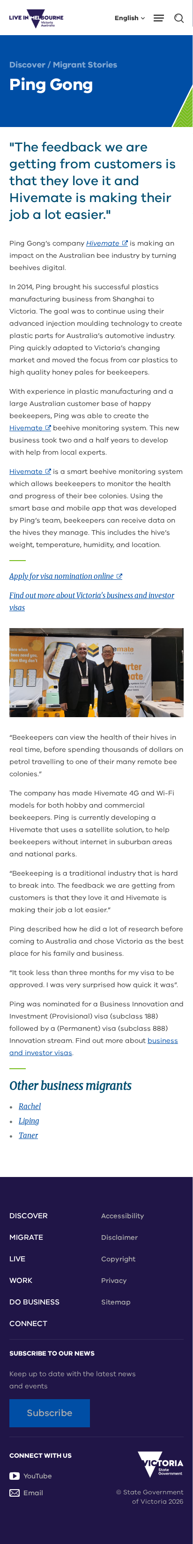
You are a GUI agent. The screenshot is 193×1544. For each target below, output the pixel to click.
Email (33, 1493)
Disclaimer (119, 1237)
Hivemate (107, 243)
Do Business (34, 1302)
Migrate (26, 1237)
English (127, 17)
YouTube (37, 1476)
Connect (28, 1324)
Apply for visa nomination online (65, 576)
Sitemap (116, 1302)
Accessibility (122, 1216)
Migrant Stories (85, 64)
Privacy (114, 1280)
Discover (27, 64)
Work (20, 1280)
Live (17, 1259)
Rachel (30, 1106)
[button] (162, 17)
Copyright (118, 1259)
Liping (29, 1121)
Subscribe (50, 1413)
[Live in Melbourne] (36, 17)
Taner (28, 1135)
